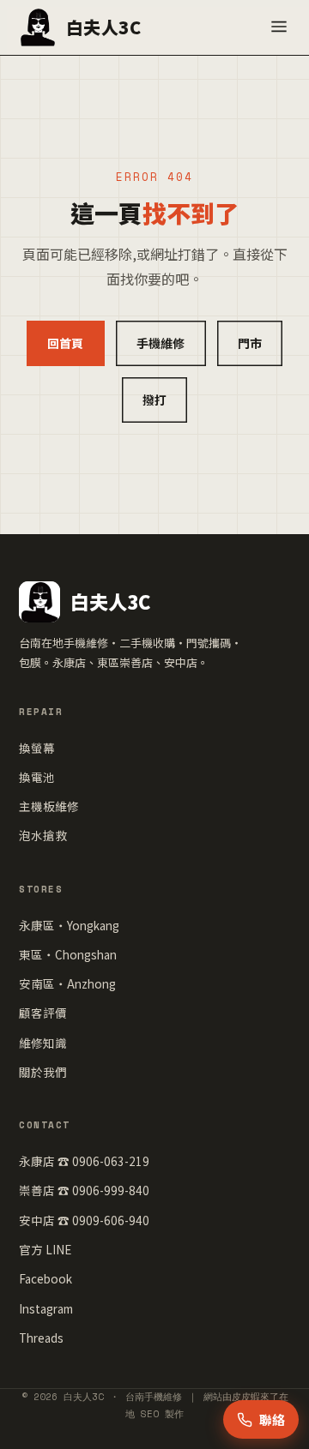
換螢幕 (37, 747)
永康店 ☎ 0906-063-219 (84, 1160)
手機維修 (160, 343)
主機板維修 (49, 806)
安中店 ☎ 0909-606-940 (84, 1220)
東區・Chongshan (68, 954)
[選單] (279, 27)
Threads (41, 1337)
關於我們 (43, 1071)
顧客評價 (43, 1012)
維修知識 (43, 1042)
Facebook (45, 1278)
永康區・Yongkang (69, 925)
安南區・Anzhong (67, 983)
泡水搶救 (43, 835)
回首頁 (65, 343)
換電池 (37, 776)
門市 (250, 343)
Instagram (46, 1308)
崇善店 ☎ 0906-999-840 (84, 1190)
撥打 (154, 399)
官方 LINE (45, 1249)
